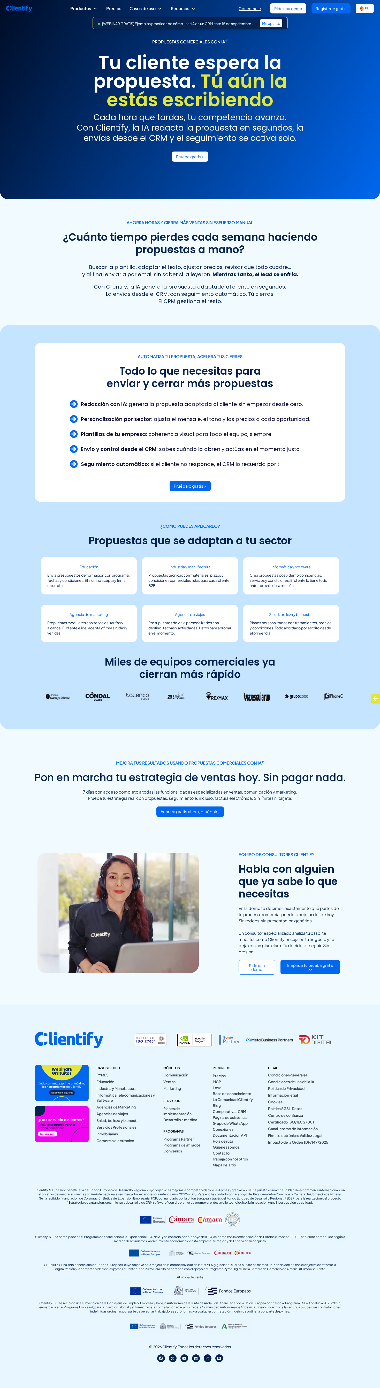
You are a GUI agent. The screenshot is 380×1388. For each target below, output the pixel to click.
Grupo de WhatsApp (230, 1123)
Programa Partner (178, 1139)
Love (217, 1087)
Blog (217, 1105)
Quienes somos (226, 1147)
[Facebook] (161, 1358)
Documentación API (230, 1135)
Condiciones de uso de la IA (291, 1081)
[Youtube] (184, 1358)
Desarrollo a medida (180, 1119)
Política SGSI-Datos (285, 1108)
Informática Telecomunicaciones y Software (125, 1098)
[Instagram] (207, 1358)
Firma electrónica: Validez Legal (295, 1135)
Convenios (172, 1151)
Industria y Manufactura (116, 1088)
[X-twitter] (173, 1358)
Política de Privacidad (286, 1088)
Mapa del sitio (224, 1165)
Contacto (221, 1153)
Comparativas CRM (229, 1111)
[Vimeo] (219, 1358)
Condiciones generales (288, 1075)
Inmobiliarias (107, 1133)
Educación (105, 1081)
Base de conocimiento (232, 1093)
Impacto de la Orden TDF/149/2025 (298, 1142)
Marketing (172, 1088)
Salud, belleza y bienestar (118, 1120)
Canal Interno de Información (293, 1128)
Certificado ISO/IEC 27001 (291, 1122)
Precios (219, 1075)
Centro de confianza (285, 1115)
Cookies (275, 1101)
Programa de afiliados (182, 1145)
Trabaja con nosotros (230, 1159)
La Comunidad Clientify (233, 1099)
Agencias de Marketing (116, 1107)
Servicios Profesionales (116, 1127)
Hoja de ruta (223, 1141)
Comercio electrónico (115, 1140)
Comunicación (175, 1075)
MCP (217, 1081)
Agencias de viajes (112, 1113)
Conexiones (223, 1129)
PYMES (102, 1075)
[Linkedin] (196, 1358)
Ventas (169, 1081)
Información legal (283, 1095)
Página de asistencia (230, 1117)
